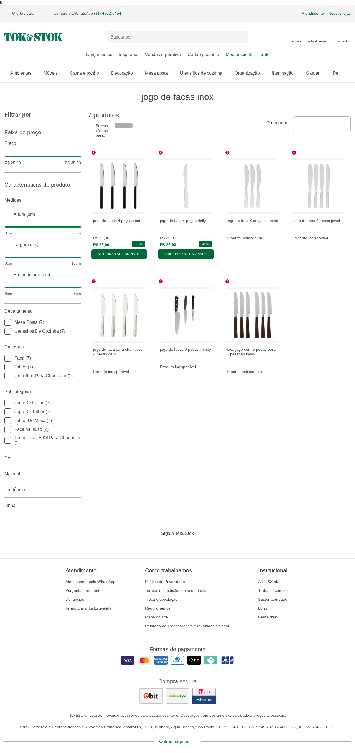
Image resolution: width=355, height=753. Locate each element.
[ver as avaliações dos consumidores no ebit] (151, 696)
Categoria (14, 347)
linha (10, 505)
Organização (247, 73)
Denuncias (74, 599)
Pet (336, 73)
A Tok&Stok (268, 581)
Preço (10, 143)
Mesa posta (156, 73)
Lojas (263, 608)
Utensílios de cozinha (201, 73)
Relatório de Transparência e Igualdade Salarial (187, 626)
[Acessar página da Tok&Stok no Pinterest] (185, 544)
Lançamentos (99, 54)
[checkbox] (7, 322)
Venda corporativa (163, 54)
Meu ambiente (240, 54)
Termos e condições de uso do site (175, 590)
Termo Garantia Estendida (88, 608)
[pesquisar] (241, 37)
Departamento (18, 311)
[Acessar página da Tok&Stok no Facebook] (154, 544)
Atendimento (313, 13)
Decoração (122, 73)
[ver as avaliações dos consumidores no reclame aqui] (177, 696)
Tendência (14, 489)
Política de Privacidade (165, 581)
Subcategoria (17, 391)
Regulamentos (158, 608)
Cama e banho (84, 73)
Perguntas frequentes (84, 590)
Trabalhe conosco (274, 590)
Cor (8, 458)
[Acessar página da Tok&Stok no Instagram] (169, 544)
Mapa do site (156, 617)
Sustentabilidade (272, 599)
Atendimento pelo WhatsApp (90, 581)
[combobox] (322, 124)
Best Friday (268, 617)
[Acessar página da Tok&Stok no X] (200, 544)
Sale (265, 54)
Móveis (51, 73)
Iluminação (283, 73)
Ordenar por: (278, 122)
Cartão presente (203, 54)
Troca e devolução (161, 599)
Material (12, 473)
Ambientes (20, 73)
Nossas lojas (339, 13)
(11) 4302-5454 (107, 13)
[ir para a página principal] (33, 37)
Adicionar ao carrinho (119, 254)
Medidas (12, 200)
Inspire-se (128, 54)
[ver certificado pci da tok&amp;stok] (204, 696)
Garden (313, 73)
